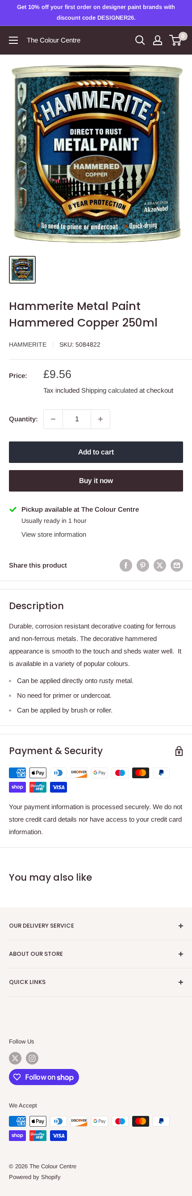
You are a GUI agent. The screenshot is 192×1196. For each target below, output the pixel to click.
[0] (175, 40)
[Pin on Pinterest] (143, 565)
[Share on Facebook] (126, 565)
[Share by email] (177, 565)
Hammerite (27, 344)
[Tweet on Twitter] (160, 565)
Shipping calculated (109, 390)
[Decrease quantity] (53, 419)
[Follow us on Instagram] (32, 1058)
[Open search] (140, 40)
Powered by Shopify (35, 1177)
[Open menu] (13, 40)
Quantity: (23, 419)
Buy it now (96, 480)
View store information (53, 534)
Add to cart (96, 452)
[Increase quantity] (100, 419)
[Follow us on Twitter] (15, 1058)
